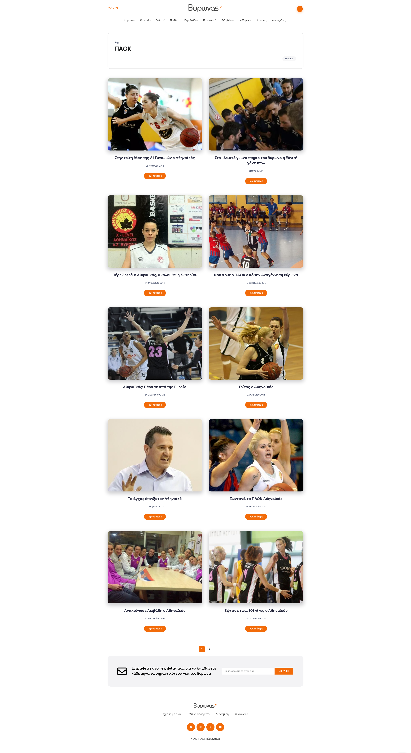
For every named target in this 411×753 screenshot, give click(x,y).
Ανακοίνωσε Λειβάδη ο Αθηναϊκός (154, 610)
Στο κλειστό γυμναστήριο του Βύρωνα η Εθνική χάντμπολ (256, 160)
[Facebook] (191, 727)
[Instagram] (201, 727)
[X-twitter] (210, 727)
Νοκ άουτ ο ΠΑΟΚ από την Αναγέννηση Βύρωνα (256, 275)
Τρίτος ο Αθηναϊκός (256, 387)
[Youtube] (220, 727)
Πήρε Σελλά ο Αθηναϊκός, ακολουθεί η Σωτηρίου (155, 275)
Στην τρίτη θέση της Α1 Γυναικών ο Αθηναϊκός (155, 157)
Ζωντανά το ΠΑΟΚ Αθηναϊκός (256, 498)
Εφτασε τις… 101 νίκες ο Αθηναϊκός (256, 610)
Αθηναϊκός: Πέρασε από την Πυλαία (155, 387)
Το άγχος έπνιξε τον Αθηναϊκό (155, 498)
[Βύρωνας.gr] (205, 8)
